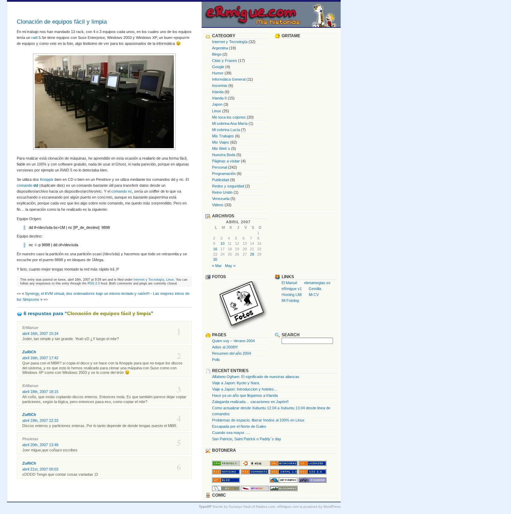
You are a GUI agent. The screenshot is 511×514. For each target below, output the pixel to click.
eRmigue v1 (292, 289)
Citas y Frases (224, 60)
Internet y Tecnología (148, 279)
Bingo (216, 54)
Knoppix (47, 179)
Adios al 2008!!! (225, 347)
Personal (219, 167)
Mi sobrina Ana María (230, 123)
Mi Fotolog (290, 300)
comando (27, 185)
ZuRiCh (29, 352)
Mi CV (314, 294)
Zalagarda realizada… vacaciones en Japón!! (250, 402)
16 (215, 249)
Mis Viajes (220, 142)
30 (215, 259)
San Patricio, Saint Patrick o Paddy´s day (246, 439)
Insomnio (219, 85)
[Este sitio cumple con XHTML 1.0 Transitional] (284, 473)
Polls (216, 360)
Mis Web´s (221, 148)
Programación (224, 173)
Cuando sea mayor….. (231, 433)
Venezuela (220, 198)
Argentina (220, 48)
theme (211, 506)
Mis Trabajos (223, 136)
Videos (218, 205)
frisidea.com (265, 506)
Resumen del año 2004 (231, 353)
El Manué (289, 283)
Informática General (228, 79)
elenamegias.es (317, 283)
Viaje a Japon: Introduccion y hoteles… (245, 389)
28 (252, 254)
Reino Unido (222, 192)
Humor (218, 73)
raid (34, 37)
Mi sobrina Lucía (226, 130)
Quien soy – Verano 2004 (233, 341)
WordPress (332, 506)
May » (230, 266)
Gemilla (315, 289)
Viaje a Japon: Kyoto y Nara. (236, 383)
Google (218, 67)
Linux (170, 279)
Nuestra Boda (223, 155)
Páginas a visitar (226, 161)
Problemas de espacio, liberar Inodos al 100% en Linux (258, 420)
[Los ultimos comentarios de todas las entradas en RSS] (255, 473)
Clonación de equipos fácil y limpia (62, 21)
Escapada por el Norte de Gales (239, 426)
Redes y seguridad (228, 186)
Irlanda (218, 92)
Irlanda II (219, 98)
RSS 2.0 (94, 283)
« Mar (217, 266)
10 (222, 243)
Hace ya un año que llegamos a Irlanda (245, 395)
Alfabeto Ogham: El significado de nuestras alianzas (255, 377)
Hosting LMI (292, 294)
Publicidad (220, 180)
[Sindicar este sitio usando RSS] (226, 473)
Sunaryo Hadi (240, 506)
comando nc (121, 191)
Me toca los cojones (229, 117)
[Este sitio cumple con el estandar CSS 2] (312, 473)
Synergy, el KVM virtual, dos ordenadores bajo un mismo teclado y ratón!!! (87, 293)
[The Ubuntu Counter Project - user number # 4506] (255, 465)
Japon (217, 104)
